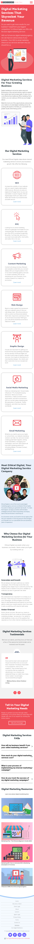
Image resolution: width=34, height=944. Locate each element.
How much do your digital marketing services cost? (16, 756)
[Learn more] (17, 201)
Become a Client (17, 904)
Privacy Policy (17, 917)
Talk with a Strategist (17, 723)
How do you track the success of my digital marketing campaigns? (15, 779)
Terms (17, 920)
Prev (15, 692)
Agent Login (17, 914)
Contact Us (17, 922)
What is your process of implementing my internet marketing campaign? (16, 768)
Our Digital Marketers (17, 928)
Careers (17, 912)
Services (17, 925)
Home (17, 901)
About (17, 909)
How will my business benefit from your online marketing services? (15, 746)
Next (19, 692)
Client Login (17, 906)
